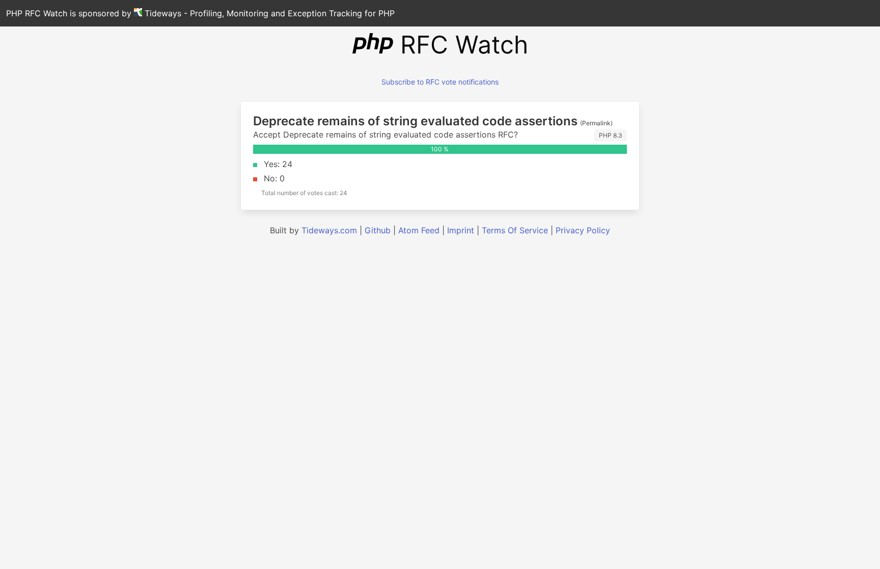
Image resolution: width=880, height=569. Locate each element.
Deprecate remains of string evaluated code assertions (415, 121)
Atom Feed (418, 230)
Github (378, 230)
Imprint (460, 230)
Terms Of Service (515, 230)
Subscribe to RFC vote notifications (440, 81)
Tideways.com (329, 230)
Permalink (596, 123)
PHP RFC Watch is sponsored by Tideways (200, 13)
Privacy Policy (583, 230)
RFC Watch (460, 45)
